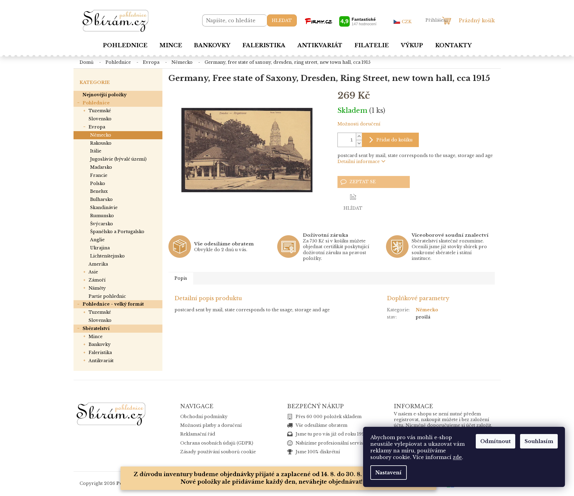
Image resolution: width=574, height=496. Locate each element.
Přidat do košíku (394, 140)
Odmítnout (495, 441)
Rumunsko (102, 215)
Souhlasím (539, 441)
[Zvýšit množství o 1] (359, 136)
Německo (100, 135)
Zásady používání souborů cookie (218, 451)
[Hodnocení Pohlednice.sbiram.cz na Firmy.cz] (340, 21)
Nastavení (388, 473)
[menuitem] (125, 45)
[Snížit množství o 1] (359, 143)
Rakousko (100, 143)
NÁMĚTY (97, 288)
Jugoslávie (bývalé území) (118, 159)
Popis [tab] (180, 278)
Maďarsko (101, 167)
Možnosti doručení (358, 124)
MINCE (95, 336)
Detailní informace (358, 161)
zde (457, 457)
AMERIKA (98, 264)
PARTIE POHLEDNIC (107, 296)
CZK (407, 21)
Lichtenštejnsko (107, 256)
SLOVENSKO (100, 119)
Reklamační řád (197, 434)
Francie (98, 175)
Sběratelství (96, 328)
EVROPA (97, 127)
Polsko (97, 183)
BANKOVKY (100, 344)
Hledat (282, 20)
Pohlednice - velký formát (113, 304)
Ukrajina (100, 248)
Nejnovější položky (105, 94)
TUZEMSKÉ (100, 110)
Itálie (95, 151)
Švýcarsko (101, 223)
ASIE (93, 272)
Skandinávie (104, 207)
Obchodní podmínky (203, 416)
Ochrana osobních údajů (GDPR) (216, 443)
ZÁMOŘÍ (97, 280)
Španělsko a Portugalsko (117, 231)
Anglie (97, 239)
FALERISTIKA (100, 352)
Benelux (99, 191)
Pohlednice (96, 103)
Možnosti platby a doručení (211, 425)
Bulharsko (101, 199)
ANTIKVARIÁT (101, 360)
